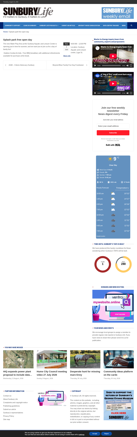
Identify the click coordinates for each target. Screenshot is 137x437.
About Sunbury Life (10, 399)
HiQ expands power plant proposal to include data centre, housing (17, 374)
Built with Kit (113, 145)
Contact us (7, 396)
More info (66, 56)
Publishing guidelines (11, 406)
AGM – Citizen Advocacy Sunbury (21, 65)
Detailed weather (101, 236)
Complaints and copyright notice (15, 402)
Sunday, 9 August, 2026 (45, 378)
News (124, 25)
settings (81, 435)
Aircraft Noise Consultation (89, 25)
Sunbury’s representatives (13, 413)
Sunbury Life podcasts (48, 25)
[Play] (95, 65)
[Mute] (128, 65)
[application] (113, 56)
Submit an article (68, 25)
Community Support (12, 25)
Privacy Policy (8, 416)
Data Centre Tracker (111, 25)
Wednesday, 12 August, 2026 (13, 378)
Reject (106, 434)
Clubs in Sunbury (29, 25)
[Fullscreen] (131, 65)
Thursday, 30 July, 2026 (78, 378)
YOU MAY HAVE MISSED (14, 347)
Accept (94, 434)
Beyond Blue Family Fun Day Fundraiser (68, 65)
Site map (6, 419)
